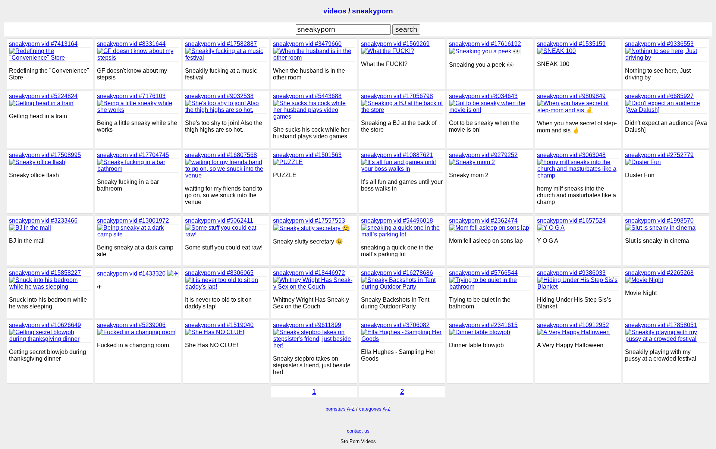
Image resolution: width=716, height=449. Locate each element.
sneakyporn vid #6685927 (659, 96)
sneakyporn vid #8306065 (219, 273)
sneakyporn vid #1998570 (659, 220)
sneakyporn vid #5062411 (219, 220)
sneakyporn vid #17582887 (221, 44)
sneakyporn (372, 11)
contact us (358, 431)
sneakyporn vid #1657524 (571, 220)
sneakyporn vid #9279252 (483, 155)
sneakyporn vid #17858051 (661, 325)
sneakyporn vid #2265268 (659, 273)
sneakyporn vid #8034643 (483, 96)
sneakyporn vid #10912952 (573, 325)
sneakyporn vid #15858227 (45, 273)
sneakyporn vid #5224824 (43, 96)
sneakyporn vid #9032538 (219, 96)
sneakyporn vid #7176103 (131, 96)
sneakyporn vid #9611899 (307, 325)
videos (335, 11)
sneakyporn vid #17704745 (133, 155)
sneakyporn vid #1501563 (307, 155)
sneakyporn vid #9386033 (571, 273)
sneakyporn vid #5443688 (307, 96)
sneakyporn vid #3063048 (571, 155)
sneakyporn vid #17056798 (397, 96)
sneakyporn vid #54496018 (397, 220)
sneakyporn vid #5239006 (131, 325)
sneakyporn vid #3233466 (43, 220)
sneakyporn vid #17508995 (45, 155)
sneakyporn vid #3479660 (307, 44)
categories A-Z (374, 409)
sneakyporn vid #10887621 (397, 155)
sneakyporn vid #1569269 (395, 44)
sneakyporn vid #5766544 (483, 273)
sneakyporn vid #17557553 (309, 220)
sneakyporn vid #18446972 (309, 273)
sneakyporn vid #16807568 (221, 155)
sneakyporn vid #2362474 (483, 220)
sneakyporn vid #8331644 (131, 44)
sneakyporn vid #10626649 (45, 325)
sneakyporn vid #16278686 (397, 273)
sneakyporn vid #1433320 (131, 273)
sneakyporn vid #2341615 (483, 325)
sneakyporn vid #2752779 (659, 155)
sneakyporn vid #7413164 (43, 44)
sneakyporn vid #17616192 (485, 44)
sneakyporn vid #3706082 (395, 325)
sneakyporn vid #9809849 (571, 96)
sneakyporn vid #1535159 (571, 44)
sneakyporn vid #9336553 (659, 44)
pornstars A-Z (340, 409)
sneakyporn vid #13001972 (133, 220)
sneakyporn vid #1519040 (219, 325)
